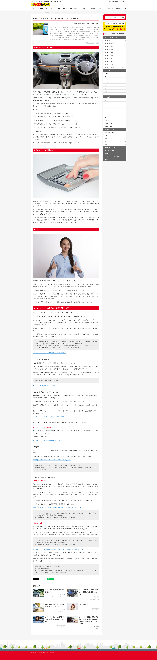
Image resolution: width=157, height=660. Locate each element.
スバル (106, 85)
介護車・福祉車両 (109, 124)
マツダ (106, 82)
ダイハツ (107, 94)
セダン (106, 106)
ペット (106, 141)
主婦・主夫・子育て (109, 133)
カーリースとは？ (109, 40)
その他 (124, 8)
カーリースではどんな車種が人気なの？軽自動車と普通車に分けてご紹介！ (88, 592)
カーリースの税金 (109, 64)
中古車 (101, 8)
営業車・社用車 (108, 127)
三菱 (106, 91)
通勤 (106, 136)
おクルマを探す (123, 1)
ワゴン (106, 112)
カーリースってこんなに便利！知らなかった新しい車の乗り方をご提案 (54, 619)
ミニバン (107, 109)
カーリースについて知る (111, 37)
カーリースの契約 (56, 611)
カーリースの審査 (109, 49)
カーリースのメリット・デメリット (113, 43)
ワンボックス (108, 115)
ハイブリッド (108, 121)
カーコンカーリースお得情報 (112, 8)
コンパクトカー (108, 103)
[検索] (123, 17)
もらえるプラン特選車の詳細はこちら (44, 385)
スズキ (106, 88)
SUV (106, 118)
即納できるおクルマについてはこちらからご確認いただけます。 (52, 460)
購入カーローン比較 (79, 8)
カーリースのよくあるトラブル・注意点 (114, 67)
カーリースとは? (56, 596)
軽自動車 (107, 100)
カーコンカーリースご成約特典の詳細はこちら (47, 440)
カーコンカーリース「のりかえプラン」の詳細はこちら (49, 417)
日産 (106, 76)
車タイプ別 (107, 97)
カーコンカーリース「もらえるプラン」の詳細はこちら (49, 353)
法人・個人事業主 (92, 8)
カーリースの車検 (109, 58)
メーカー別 (107, 70)
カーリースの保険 (109, 61)
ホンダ (106, 79)
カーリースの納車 (109, 55)
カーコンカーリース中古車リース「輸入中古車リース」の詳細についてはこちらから (58, 549)
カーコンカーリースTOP (114, 1)
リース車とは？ (83, 604)
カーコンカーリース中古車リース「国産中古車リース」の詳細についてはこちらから (58, 507)
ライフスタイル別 (109, 130)
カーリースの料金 (90, 599)
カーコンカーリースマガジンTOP (37, 12)
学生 (106, 138)
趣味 (106, 144)
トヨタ (106, 73)
